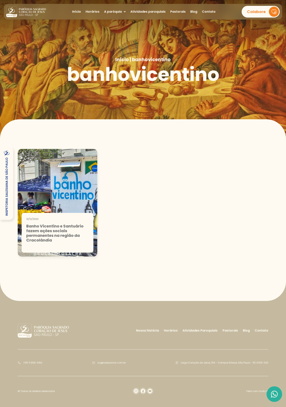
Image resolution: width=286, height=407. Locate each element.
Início (122, 59)
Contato (261, 330)
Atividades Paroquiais (200, 330)
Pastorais (230, 330)
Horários (171, 330)
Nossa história (147, 330)
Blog (246, 330)
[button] (261, 12)
